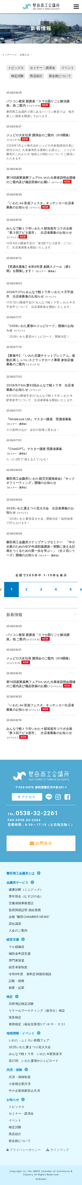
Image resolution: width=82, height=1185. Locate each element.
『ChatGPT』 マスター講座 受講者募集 (34, 449)
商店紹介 (36, 76)
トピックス (16, 68)
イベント (67, 68)
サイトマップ (59, 1150)
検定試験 (17, 76)
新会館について (60, 76)
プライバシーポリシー (25, 1150)
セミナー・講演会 (42, 68)
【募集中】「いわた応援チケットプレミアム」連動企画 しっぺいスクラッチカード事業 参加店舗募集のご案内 (40, 360)
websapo (41, 1179)
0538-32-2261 (37, 813)
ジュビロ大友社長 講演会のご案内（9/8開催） (39, 135)
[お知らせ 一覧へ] (75, 615)
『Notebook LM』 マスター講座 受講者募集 (39, 419)
